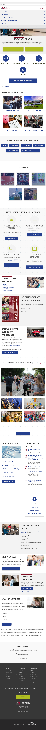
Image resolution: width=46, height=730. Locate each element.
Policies (34, 688)
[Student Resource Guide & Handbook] (10, 310)
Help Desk (16, 259)
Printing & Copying (6, 288)
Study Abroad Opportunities (11, 568)
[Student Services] (12, 102)
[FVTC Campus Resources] (33, 102)
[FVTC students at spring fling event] (34, 416)
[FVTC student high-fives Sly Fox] (11, 403)
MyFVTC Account (13, 49)
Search (2, 4)
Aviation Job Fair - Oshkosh (35, 471)
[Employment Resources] (10, 581)
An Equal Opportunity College (20, 688)
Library (4, 145)
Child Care (31, 193)
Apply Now (23, 697)
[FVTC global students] (11, 416)
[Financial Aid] (12, 121)
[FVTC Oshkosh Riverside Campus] (23, 382)
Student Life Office (24, 657)
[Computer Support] (11, 248)
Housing (4, 284)
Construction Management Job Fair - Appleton (35, 481)
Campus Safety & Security (10, 352)
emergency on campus (15, 345)
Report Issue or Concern (8, 290)
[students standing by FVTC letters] (34, 403)
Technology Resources (34, 267)
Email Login (34, 49)
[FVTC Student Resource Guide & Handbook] (33, 121)
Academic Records (34, 234)
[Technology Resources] (34, 248)
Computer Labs (14, 145)
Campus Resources (33, 111)
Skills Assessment (39, 145)
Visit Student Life (23, 433)
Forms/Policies (11, 238)
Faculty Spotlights (9, 472)
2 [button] (23, 425)
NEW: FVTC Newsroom (11, 462)
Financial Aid (12, 130)
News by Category (9, 465)
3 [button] (24, 425)
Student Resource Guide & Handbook (31, 302)
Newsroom (38, 26)
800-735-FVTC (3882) (23, 708)
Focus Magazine (9, 476)
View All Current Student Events (34, 491)
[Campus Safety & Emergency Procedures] (35, 333)
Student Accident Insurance (8, 287)
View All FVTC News (8, 481)
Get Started (7, 624)
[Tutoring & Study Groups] (10, 530)
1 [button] (21, 425)
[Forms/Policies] (11, 219)
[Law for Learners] (35, 603)
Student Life (23, 179)
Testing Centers (26, 145)
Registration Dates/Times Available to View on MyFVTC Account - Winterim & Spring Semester (35, 457)
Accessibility (29, 688)
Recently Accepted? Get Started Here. (23, 80)
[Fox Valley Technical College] (5, 8)
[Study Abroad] (35, 561)
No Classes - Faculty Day (34, 466)
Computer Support (11, 264)
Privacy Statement (9, 688)
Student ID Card (6, 285)
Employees (23, 26)
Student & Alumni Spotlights (12, 469)
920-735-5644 (12, 260)
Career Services (27, 588)
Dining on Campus (38, 179)
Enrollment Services (13, 150)
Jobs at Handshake (25, 591)
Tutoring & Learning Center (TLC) (30, 150)
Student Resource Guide (33, 130)
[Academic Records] (34, 219)
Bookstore (7, 179)
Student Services (12, 111)
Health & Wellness (15, 193)
